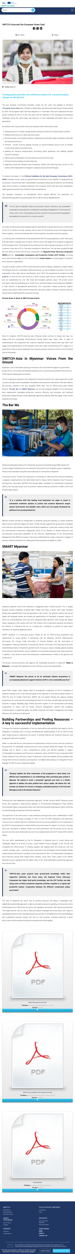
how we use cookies (28, 1251)
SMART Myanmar (29, 389)
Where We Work (7, 1212)
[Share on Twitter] (37, 28)
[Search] (32, 10)
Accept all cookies (45, 1250)
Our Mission (42, 1210)
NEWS (41, 1231)
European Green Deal (11, 108)
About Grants (7, 1222)
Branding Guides (8, 1214)
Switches (6, 1231)
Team (40, 1212)
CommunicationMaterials (43, 1221)
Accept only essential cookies (61, 1250)
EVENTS (41, 1233)
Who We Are (6, 1210)
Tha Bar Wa (13, 389)
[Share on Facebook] (34, 28)
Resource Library (44, 1224)
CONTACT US (43, 1235)
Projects (5, 1225)
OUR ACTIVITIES (44, 1229)
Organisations (7, 1233)
